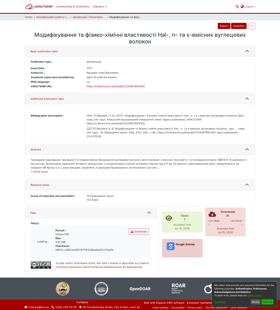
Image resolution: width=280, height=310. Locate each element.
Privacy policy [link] (195, 307)
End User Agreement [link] (217, 307)
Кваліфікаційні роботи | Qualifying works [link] (52, 17)
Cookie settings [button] (160, 307)
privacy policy (254, 295)
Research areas (39, 184)
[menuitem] (99, 6)
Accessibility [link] (178, 307)
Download (140, 231)
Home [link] (28, 17)
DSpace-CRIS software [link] (170, 302)
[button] (39, 6)
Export (224, 26)
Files (33, 212)
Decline (255, 301)
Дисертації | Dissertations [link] (89, 17)
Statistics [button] (98, 6)
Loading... (43, 241)
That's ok (267, 301)
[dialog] (244, 294)
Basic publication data (44, 51)
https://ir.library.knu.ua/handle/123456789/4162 (116, 86)
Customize (219, 301)
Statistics (239, 26)
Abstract (35, 149)
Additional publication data (47, 98)
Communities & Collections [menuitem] (72, 6)
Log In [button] (249, 6)
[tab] (140, 51)
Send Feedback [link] (239, 307)
